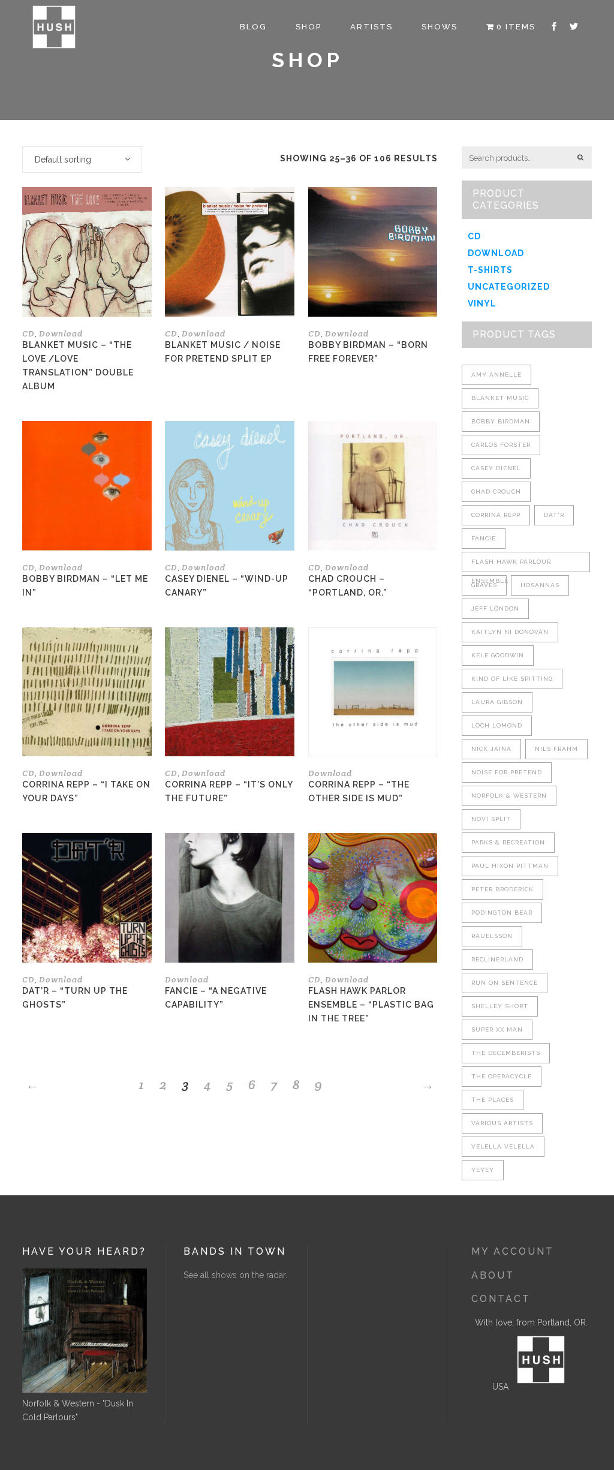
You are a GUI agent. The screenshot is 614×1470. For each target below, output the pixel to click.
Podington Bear (501, 912)
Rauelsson (492, 936)
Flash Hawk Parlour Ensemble (511, 565)
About (492, 1275)
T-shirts (490, 270)
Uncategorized (509, 286)
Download (61, 333)
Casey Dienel (496, 468)
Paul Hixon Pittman (510, 865)
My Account (512, 1251)
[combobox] (82, 159)
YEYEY (482, 1170)
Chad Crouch (496, 491)
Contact (501, 1298)
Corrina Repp (495, 515)
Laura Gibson (497, 702)
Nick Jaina (491, 748)
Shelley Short (499, 1006)
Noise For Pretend (506, 772)
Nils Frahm (556, 748)
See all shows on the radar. (235, 1275)
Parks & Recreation (508, 842)
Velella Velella (503, 1146)
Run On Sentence (504, 982)
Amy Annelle (496, 374)
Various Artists (502, 1123)
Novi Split (491, 819)
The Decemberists (505, 1053)
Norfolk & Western (509, 795)
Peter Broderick (502, 889)
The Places (492, 1099)
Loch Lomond (496, 725)
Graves (484, 585)
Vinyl (482, 303)
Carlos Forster (501, 444)
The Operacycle (501, 1076)
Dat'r (554, 515)
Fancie (483, 538)
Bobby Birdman (500, 421)
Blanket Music (500, 398)
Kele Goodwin (497, 655)
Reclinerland (497, 959)
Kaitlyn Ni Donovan (510, 632)
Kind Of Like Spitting (512, 678)
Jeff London (495, 608)
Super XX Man (497, 1029)
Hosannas (539, 585)
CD (28, 333)
